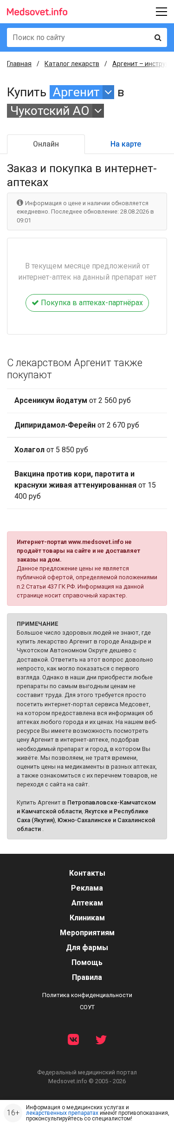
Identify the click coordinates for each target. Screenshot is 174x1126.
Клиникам (87, 917)
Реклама (87, 888)
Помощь (87, 962)
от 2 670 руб (76, 425)
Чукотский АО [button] (50, 111)
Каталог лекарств (72, 63)
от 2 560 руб (72, 400)
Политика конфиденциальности (87, 995)
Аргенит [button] (76, 92)
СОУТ (87, 1007)
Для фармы (87, 947)
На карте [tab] (125, 144)
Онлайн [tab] (46, 144)
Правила (87, 977)
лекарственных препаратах (62, 1113)
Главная (19, 63)
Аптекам (87, 902)
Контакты (87, 873)
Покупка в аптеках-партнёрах (91, 302)
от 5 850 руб (51, 449)
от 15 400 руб (85, 485)
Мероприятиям (87, 932)
